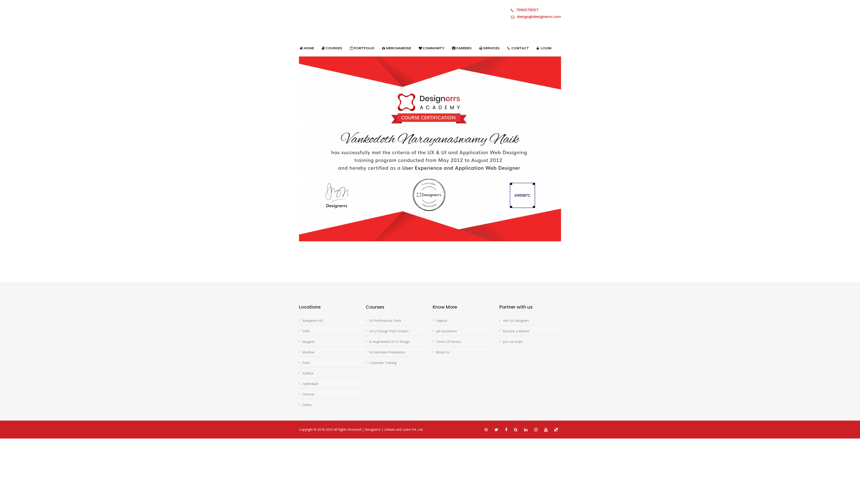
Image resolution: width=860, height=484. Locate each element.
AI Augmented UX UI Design (389, 341)
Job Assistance (446, 331)
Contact (520, 48)
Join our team (512, 341)
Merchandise (398, 48)
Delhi (306, 331)
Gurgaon (308, 341)
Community (433, 48)
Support (441, 320)
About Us (442, 352)
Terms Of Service (448, 341)
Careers (464, 48)
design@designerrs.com (539, 16)
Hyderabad (310, 384)
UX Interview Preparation (387, 352)
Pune (306, 363)
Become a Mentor (516, 331)
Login (546, 48)
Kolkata (307, 373)
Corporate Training (382, 363)
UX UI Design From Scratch (388, 331)
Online (307, 405)
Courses (334, 48)
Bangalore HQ (312, 320)
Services (491, 48)
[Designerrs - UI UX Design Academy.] (310, 18)
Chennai (308, 394)
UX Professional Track (385, 320)
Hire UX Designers (516, 320)
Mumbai (308, 352)
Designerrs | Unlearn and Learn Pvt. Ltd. (394, 429)
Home (309, 48)
